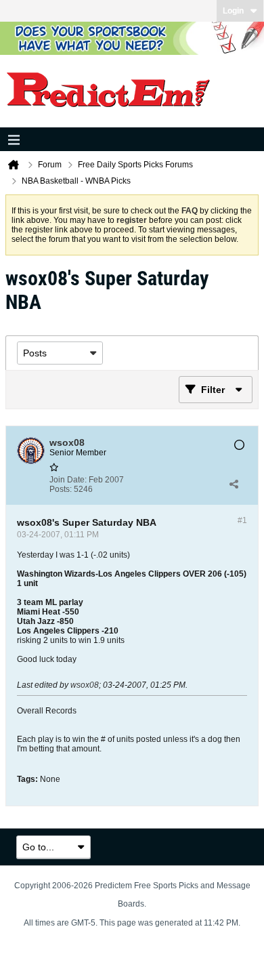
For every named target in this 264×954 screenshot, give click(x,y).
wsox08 (84, 685)
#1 (242, 520)
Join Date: (68, 479)
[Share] (233, 484)
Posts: (60, 489)
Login (233, 11)
